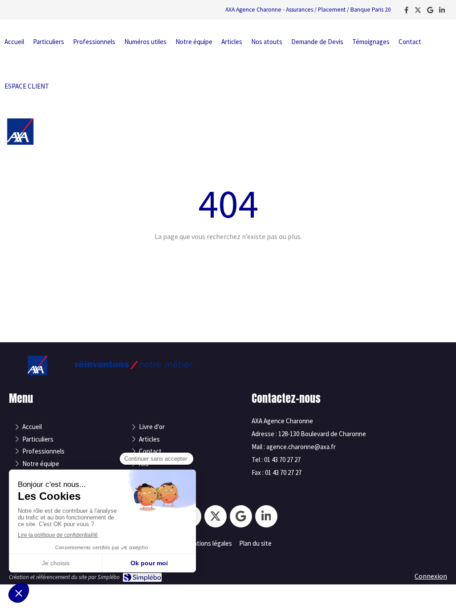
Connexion (431, 576)
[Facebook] (406, 12)
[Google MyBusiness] (430, 12)
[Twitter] (418, 12)
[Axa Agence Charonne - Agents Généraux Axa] (20, 142)
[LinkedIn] (442, 12)
